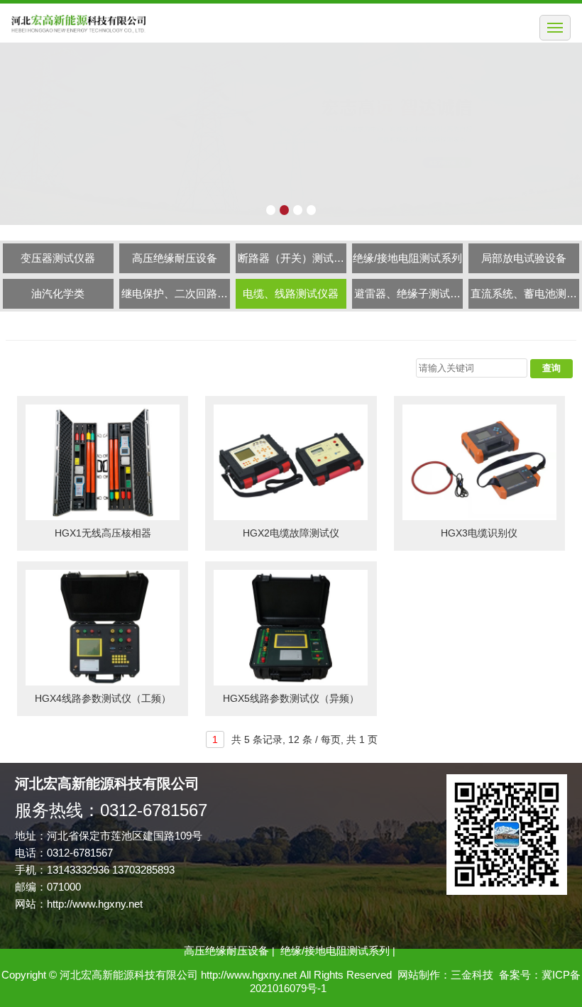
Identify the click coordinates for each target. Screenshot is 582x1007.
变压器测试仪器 (58, 258)
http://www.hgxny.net (95, 904)
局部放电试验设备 (523, 258)
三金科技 (472, 975)
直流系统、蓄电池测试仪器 (524, 298)
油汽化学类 (57, 293)
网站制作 (418, 975)
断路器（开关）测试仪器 (291, 262)
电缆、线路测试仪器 (291, 293)
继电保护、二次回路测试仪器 (174, 298)
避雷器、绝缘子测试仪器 (407, 298)
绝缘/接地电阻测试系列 (407, 258)
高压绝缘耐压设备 (174, 258)
